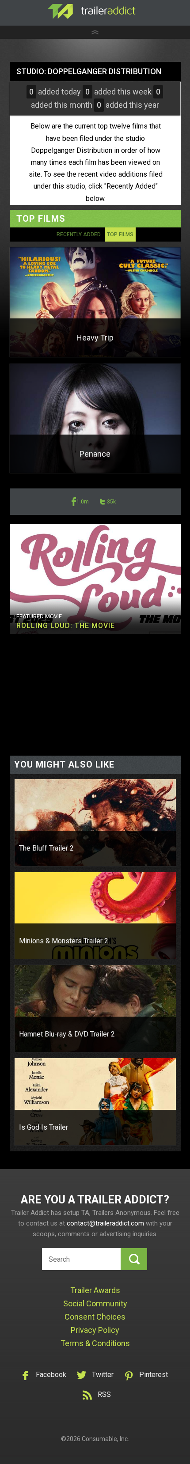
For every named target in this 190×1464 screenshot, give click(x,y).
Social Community (95, 1303)
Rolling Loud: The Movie (65, 625)
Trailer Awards (95, 1290)
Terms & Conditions (95, 1343)
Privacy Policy (95, 1330)
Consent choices (95, 1316)
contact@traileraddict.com (105, 1223)
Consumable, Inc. (105, 1438)
